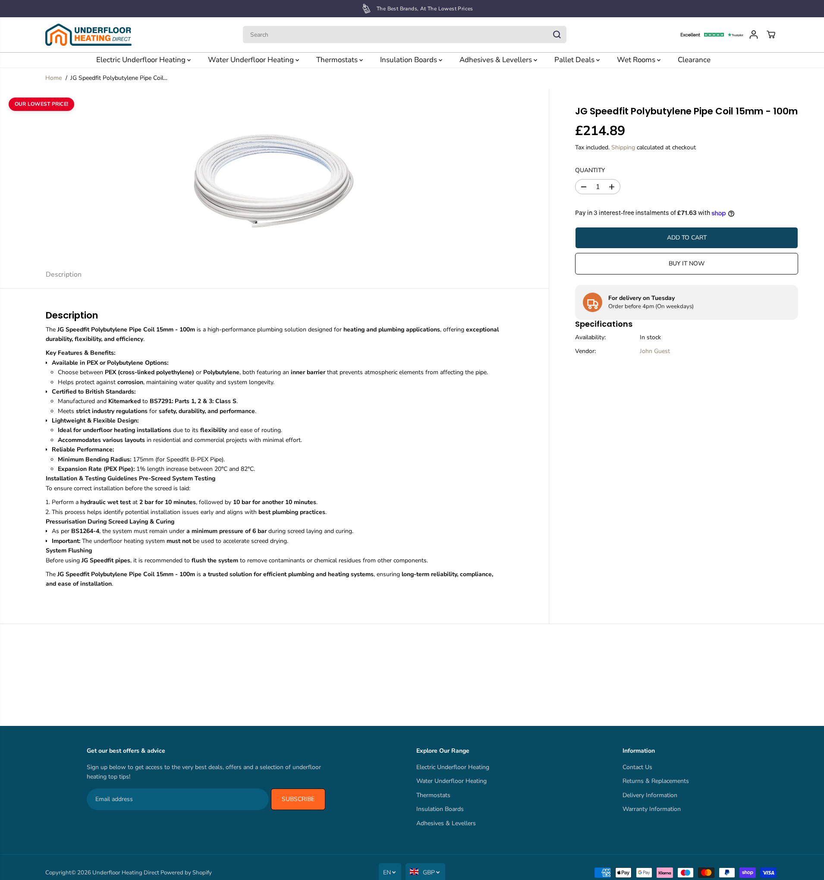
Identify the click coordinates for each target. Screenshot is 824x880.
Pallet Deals (575, 60)
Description (64, 274)
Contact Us (637, 767)
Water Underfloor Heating (252, 60)
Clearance (694, 60)
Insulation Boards (409, 60)
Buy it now (686, 263)
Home (53, 78)
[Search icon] (556, 34)
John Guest (655, 351)
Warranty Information (652, 809)
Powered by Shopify (186, 873)
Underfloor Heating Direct (125, 873)
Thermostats (337, 60)
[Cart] (771, 34)
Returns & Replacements (656, 781)
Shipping (623, 148)
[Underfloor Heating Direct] (88, 35)
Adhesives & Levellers (496, 60)
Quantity (590, 170)
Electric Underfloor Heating (141, 60)
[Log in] (753, 34)
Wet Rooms (637, 60)
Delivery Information (650, 795)
